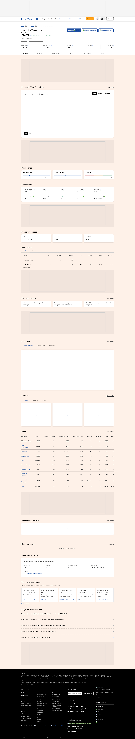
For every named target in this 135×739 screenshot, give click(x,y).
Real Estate (24, 41)
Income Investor (40, 712)
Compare (111, 87)
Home (22, 26)
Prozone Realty (25, 465)
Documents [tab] (103, 53)
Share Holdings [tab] (87, 53)
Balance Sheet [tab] (41, 345)
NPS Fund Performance (57, 710)
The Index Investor (41, 696)
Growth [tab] (44, 400)
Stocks (67, 19)
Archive (39, 692)
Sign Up (110, 19)
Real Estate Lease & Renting (36, 41)
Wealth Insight (42, 19)
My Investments (25, 692)
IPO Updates (39, 717)
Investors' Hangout (41, 705)
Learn (82, 711)
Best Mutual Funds (56, 696)
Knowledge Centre (72, 703)
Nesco (23, 460)
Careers (98, 697)
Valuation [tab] (35, 400)
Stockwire (39, 719)
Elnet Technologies (25, 446)
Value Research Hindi (73, 714)
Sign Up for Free (88, 693)
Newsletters (71, 708)
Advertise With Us (101, 702)
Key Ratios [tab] (39, 53)
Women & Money (40, 699)
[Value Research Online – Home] (26, 19)
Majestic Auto (25, 456)
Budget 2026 (39, 701)
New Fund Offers (55, 701)
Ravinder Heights (24, 474)
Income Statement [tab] (28, 345)
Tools (53, 692)
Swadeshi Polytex (24, 481)
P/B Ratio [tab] (107, 93)
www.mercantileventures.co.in (33, 573)
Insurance (39, 716)
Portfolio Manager (56, 694)
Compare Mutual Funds (57, 698)
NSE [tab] (26, 133)
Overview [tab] (25, 53)
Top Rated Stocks (25, 713)
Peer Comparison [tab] (56, 53)
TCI (22, 486)
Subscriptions (25, 697)
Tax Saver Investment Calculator (56, 706)
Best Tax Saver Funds (26, 707)
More (77, 19)
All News (111, 544)
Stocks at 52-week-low (26, 718)
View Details (110, 298)
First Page (39, 721)
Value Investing (40, 707)
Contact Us (99, 700)
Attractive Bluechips (25, 714)
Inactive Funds (55, 712)
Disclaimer (65, 737)
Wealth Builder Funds (26, 703)
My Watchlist (24, 695)
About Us (98, 695)
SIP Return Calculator (56, 699)
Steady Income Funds (26, 705)
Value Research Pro (73, 731)
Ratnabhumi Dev (26, 469)
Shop (82, 706)
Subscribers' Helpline (41, 694)
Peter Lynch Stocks (25, 716)
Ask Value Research (73, 706)
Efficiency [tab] (26, 400)
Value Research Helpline (42, 703)
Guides (82, 703)
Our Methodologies (73, 711)
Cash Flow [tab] (52, 345)
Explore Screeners (26, 603)
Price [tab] (94, 93)
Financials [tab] (72, 53)
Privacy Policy (58, 737)
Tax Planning (39, 714)
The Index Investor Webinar (42, 708)
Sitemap (70, 737)
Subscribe (89, 19)
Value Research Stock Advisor (75, 728)
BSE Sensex (24, 720)
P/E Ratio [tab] (100, 93)
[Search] (97, 18)
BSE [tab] (30, 133)
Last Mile (24, 451)
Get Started (39, 698)
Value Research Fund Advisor (75, 726)
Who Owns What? (56, 708)
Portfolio (50, 19)
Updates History (85, 708)
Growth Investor (40, 710)
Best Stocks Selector (56, 703)
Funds (56, 19)
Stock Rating (84, 714)
